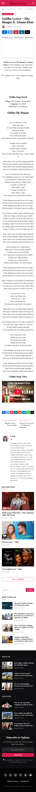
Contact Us (24, 781)
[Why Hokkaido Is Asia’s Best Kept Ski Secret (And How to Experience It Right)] (7, 616)
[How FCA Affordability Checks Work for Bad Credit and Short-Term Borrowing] (7, 686)
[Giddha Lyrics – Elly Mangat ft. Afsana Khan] (18, 47)
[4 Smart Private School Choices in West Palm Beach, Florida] (7, 676)
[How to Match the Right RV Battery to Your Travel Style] (7, 715)
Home (3, 9)
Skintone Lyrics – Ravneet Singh (11, 424)
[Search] (33, 3)
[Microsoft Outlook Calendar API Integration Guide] (7, 605)
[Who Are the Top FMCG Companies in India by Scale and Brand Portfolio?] (7, 705)
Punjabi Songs (11, 9)
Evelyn (10, 26)
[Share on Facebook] (4, 32)
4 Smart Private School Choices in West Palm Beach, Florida (23, 675)
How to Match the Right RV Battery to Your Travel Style (23, 714)
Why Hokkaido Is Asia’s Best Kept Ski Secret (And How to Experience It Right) (24, 615)
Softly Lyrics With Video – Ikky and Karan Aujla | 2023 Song (18, 514)
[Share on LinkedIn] (21, 32)
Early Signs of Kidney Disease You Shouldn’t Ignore (24, 664)
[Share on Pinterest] (16, 32)
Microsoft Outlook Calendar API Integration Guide (23, 604)
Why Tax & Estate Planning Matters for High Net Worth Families (23, 627)
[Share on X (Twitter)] (10, 32)
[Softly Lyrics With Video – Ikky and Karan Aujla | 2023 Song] (18, 501)
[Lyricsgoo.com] (18, 3)
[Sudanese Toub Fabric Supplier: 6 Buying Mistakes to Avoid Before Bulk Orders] (7, 639)
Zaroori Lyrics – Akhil (10, 542)
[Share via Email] (27, 32)
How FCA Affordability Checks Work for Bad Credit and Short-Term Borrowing (23, 686)
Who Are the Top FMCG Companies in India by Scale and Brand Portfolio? (23, 704)
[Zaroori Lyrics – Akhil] (18, 530)
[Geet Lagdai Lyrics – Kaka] (18, 557)
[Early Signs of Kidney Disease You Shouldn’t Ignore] (7, 665)
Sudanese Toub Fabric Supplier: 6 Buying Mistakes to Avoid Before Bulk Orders (24, 639)
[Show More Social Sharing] (32, 32)
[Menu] (3, 3)
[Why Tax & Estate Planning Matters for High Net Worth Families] (7, 628)
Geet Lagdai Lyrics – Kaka (12, 569)
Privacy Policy (16, 762)
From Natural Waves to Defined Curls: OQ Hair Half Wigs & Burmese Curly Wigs (23, 725)
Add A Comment (18, 579)
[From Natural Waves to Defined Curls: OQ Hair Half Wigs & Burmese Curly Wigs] (7, 726)
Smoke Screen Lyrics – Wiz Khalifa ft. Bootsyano (26, 425)
